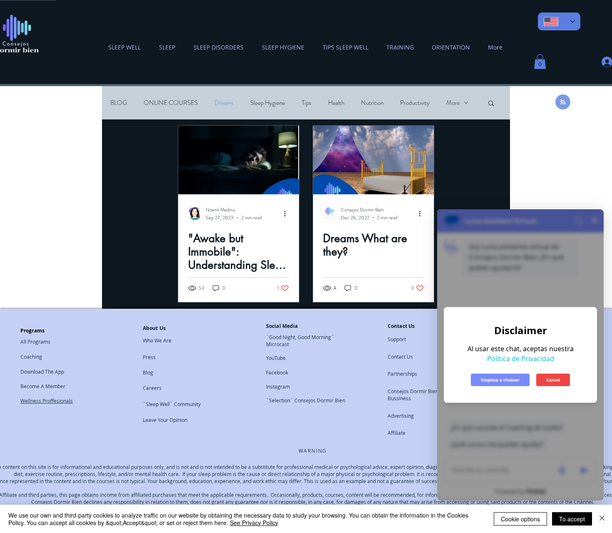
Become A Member (42, 386)
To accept (572, 519)
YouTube (276, 358)
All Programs (35, 341)
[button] (540, 61)
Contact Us (400, 356)
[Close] (602, 518)
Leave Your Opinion (165, 419)
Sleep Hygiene (267, 103)
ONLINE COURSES (171, 103)
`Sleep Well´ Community (172, 404)
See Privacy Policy (254, 522)
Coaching (31, 356)
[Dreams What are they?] (373, 160)
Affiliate (397, 432)
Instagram (278, 386)
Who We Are (157, 340)
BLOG (118, 103)
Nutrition (372, 103)
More (453, 103)
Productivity (415, 103)
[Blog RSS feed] (562, 102)
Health (336, 103)
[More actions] (288, 213)
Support (397, 339)
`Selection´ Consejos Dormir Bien (305, 400)
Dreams (224, 103)
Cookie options (520, 519)
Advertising (401, 415)
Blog (148, 372)
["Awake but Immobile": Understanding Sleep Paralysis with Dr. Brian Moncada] (238, 160)
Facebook (277, 372)
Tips (306, 103)
